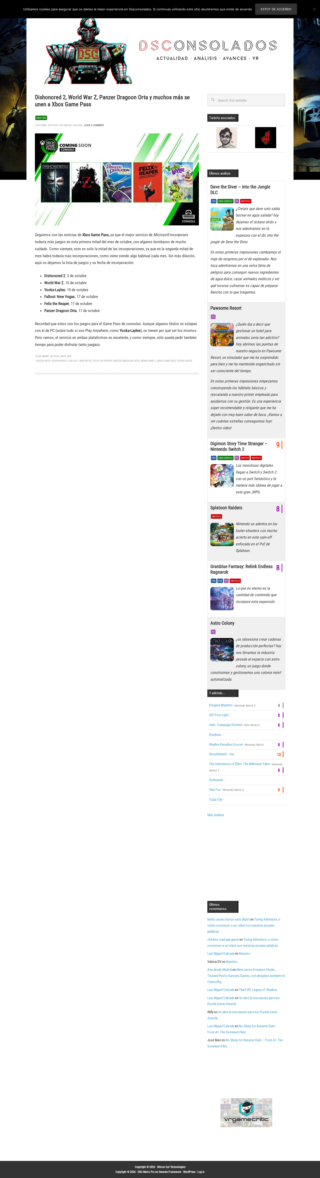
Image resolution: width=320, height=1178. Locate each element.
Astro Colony (222, 623)
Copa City (215, 799)
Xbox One (41, 118)
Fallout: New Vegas (80, 360)
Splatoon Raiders (226, 507)
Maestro (244, 953)
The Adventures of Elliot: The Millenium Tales (239, 764)
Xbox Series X (225, 201)
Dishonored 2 (60, 360)
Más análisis (215, 815)
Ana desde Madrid (219, 970)
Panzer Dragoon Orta (126, 360)
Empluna (215, 735)
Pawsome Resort (226, 308)
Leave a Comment (94, 125)
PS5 (214, 201)
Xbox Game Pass (166, 360)
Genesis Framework (170, 1172)
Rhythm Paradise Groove (226, 744)
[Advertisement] (246, 858)
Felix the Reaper (102, 360)
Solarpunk (216, 780)
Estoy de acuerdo (276, 9)
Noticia (54, 356)
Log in (201, 1172)
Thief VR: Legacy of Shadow (258, 990)
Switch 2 (245, 201)
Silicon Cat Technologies (171, 1167)
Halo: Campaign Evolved (225, 725)
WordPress (189, 1172)
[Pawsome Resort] (223, 336)
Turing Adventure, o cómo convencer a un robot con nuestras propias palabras (243, 925)
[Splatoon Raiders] (223, 535)
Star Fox (215, 790)
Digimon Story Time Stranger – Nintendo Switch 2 (238, 446)
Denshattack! (218, 754)
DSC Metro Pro (146, 1172)
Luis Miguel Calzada (220, 953)
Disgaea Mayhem (220, 705)
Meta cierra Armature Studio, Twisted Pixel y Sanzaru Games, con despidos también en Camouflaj (246, 976)
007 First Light (218, 715)
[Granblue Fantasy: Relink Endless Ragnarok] (223, 600)
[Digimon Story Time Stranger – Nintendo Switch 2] (223, 477)
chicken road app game (223, 939)
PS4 (214, 581)
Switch (245, 458)
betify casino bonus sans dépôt (228, 919)
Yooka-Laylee (184, 360)
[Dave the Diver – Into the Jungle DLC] (223, 220)
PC (236, 201)
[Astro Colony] (223, 651)
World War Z (148, 360)
